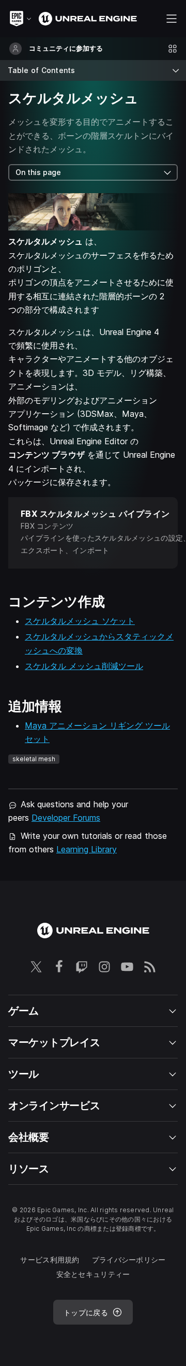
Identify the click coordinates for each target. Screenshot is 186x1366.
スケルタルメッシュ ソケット (80, 621)
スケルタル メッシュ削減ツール (84, 666)
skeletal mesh (33, 759)
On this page (38, 172)
